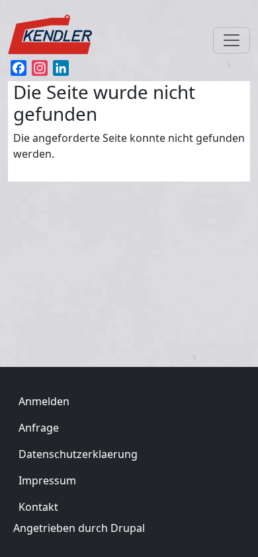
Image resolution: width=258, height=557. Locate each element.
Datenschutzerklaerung (78, 454)
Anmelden (44, 401)
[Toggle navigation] (231, 40)
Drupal (127, 528)
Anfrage (39, 427)
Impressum (47, 480)
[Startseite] (56, 32)
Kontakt (38, 507)
